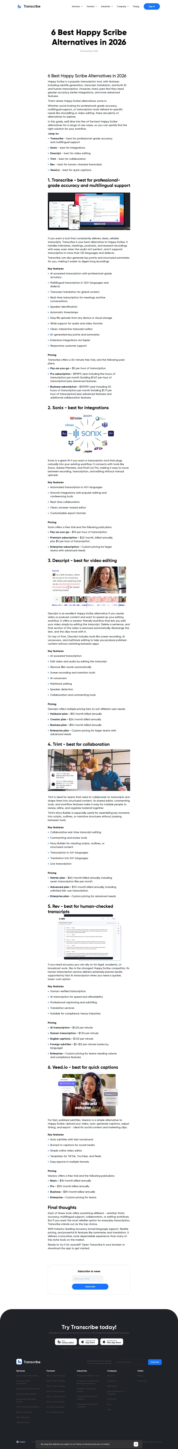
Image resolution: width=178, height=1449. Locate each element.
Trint (50, 797)
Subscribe (90, 1286)
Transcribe (68, 241)
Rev (71, 968)
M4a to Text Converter (56, 1381)
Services (20, 1371)
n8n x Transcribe (22, 1417)
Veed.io (86, 1120)
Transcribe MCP (22, 1422)
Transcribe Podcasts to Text (88, 1376)
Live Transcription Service (26, 1394)
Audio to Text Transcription (27, 1376)
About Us (111, 1376)
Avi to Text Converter (55, 1407)
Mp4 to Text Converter (56, 1396)
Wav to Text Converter (56, 1386)
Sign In (152, 6)
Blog (109, 1404)
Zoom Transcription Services (27, 1407)
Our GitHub (111, 1399)
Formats (51, 1371)
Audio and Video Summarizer (28, 1389)
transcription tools (88, 109)
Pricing (136, 6)
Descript (53, 613)
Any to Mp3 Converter (55, 1412)
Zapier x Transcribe (24, 1412)
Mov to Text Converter (56, 1402)
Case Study (142, 1381)
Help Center (112, 1386)
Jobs (109, 1409)
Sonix (51, 460)
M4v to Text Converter (56, 1391)
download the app (59, 1248)
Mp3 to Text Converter (56, 1376)
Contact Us (111, 1381)
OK (136, 1444)
